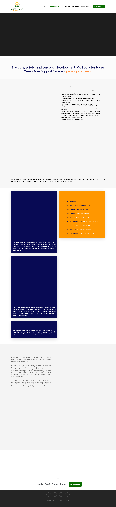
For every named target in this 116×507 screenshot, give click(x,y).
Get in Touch (75, 484)
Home (46, 6)
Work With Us (86, 6)
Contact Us (98, 6)
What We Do (54, 6)
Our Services (65, 6)
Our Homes (76, 6)
